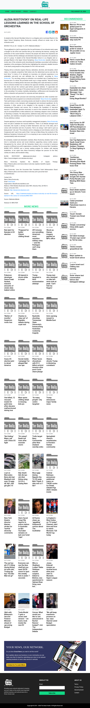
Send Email (11, 181)
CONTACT (33, 11)
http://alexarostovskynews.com (19, 190)
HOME (7, 11)
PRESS (25, 11)
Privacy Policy (78, 687)
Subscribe (52, 693)
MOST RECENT (16, 11)
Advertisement (78, 690)
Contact (76, 693)
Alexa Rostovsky (40, 60)
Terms (76, 684)
